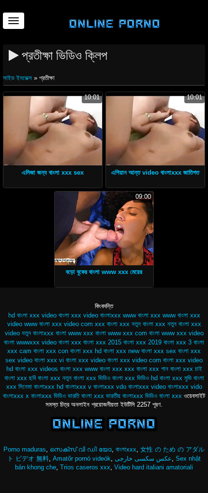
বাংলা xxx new (121, 351)
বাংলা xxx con (50, 351)
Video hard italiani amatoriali (153, 467)
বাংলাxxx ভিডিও (48, 395)
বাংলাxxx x (16, 395)
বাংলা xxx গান (152, 368)
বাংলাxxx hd (48, 386)
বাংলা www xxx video (176, 333)
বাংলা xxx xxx (117, 368)
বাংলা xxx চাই (186, 368)
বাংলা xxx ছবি (20, 378)
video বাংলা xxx (61, 315)
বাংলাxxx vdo (109, 386)
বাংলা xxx (70, 342)
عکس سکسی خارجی (143, 458)
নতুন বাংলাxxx (38, 333)
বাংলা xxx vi (49, 360)
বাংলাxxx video (147, 386)
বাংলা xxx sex (158, 351)
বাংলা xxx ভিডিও (92, 378)
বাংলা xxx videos (36, 368)
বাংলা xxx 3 (177, 342)
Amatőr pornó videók (82, 458)
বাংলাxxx (126, 449)
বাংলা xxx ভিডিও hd (135, 378)
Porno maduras (24, 449)
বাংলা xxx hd (86, 351)
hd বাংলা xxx (24, 315)
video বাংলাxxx (102, 315)
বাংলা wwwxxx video (30, 342)
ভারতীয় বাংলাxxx (124, 395)
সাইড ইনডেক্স (18, 78)
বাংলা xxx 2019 (142, 342)
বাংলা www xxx (74, 333)
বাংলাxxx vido (185, 386)
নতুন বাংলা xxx (148, 324)
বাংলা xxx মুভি (176, 378)
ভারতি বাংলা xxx (86, 395)
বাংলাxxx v (78, 386)
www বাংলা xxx (142, 315)
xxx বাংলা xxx (112, 324)
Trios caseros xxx (85, 467)
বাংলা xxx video (85, 360)
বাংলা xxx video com (134, 360)
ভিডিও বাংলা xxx (163, 395)
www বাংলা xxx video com (58, 324)
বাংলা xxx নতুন (55, 378)
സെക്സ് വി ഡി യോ (81, 449)
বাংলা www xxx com (121, 333)
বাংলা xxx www (79, 368)
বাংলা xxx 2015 (102, 342)
